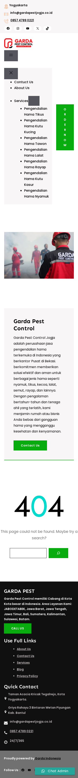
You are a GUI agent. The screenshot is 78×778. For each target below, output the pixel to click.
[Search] (58, 553)
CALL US (17, 628)
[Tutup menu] (11, 73)
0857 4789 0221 (22, 20)
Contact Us (30, 445)
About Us (24, 649)
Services (23, 663)
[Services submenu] (34, 101)
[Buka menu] (11, 55)
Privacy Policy (27, 676)
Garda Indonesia (48, 758)
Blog (20, 669)
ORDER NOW (65, 127)
